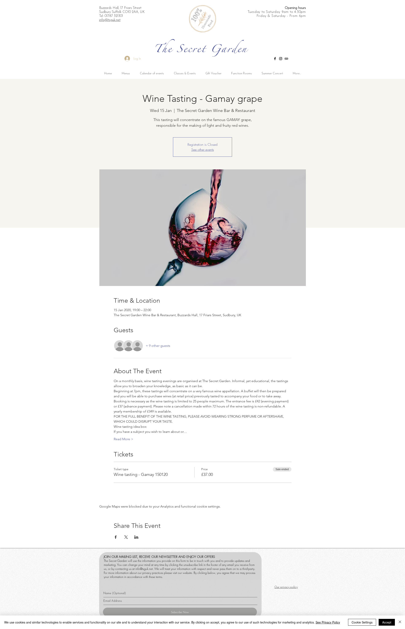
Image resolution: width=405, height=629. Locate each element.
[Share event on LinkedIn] (136, 537)
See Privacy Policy (328, 622)
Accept (386, 622)
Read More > (123, 439)
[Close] (399, 622)
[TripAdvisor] (286, 59)
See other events (202, 149)
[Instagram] (281, 59)
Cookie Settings (362, 622)
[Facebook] (275, 59)
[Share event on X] (126, 537)
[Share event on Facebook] (116, 537)
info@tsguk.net (144, 569)
